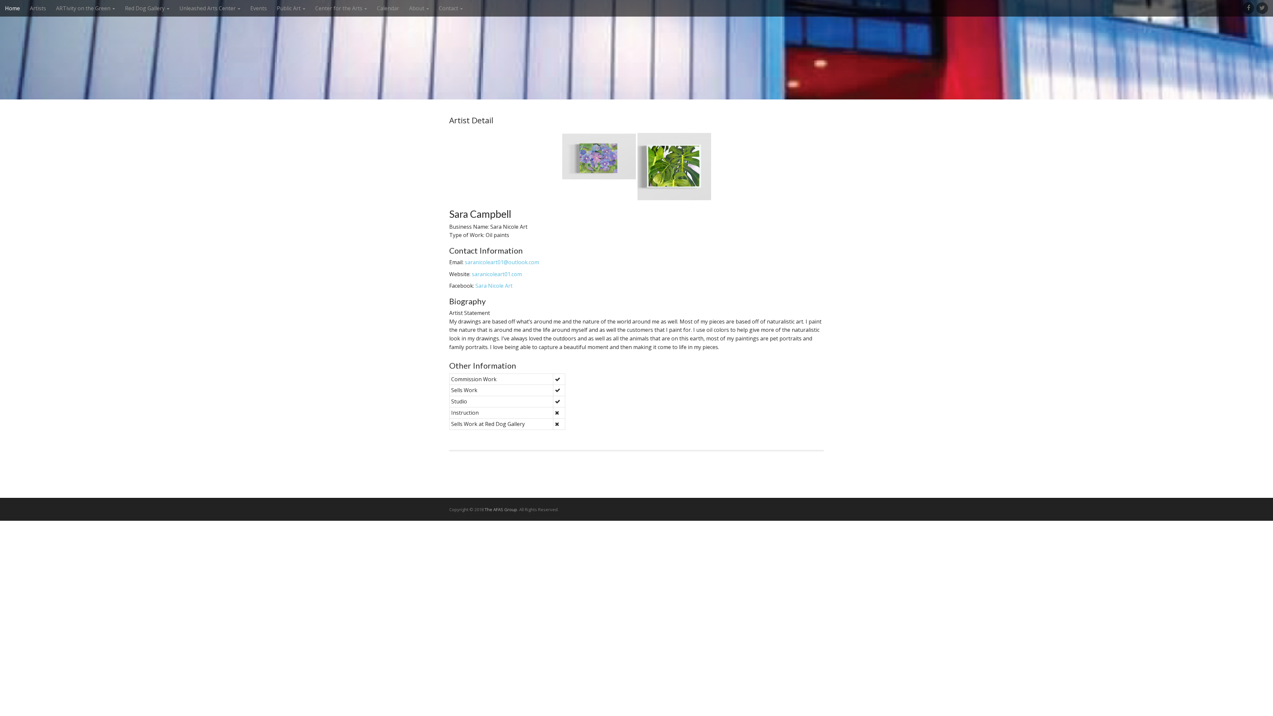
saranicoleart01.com (497, 274)
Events (258, 8)
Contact (449, 8)
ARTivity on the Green (84, 8)
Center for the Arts (339, 8)
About (417, 8)
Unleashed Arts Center (208, 8)
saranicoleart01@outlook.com (502, 262)
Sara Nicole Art (494, 285)
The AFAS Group (501, 509)
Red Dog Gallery (145, 8)
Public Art (289, 8)
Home (12, 8)
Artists (38, 8)
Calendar (388, 8)
